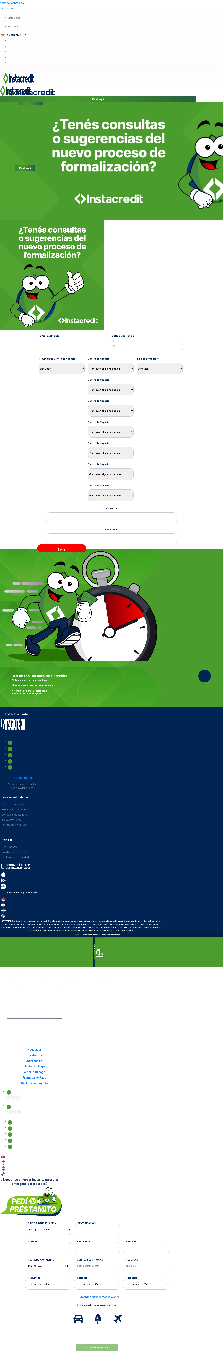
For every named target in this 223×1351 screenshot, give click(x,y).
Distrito (131, 1277)
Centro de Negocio (98, 358)
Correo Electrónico (123, 335)
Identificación (86, 1223)
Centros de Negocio (34, 1041)
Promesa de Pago (34, 1034)
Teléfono (132, 1259)
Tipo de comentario (148, 358)
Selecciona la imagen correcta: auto (98, 1304)
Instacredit (7, 8)
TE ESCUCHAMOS (22, 777)
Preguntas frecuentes (15, 809)
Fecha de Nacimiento (41, 1259)
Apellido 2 (132, 1241)
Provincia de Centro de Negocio (57, 358)
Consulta (111, 508)
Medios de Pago (34, 1021)
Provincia (34, 1277)
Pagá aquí (25, 168)
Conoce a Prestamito (14, 814)
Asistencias (34, 1015)
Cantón (82, 1277)
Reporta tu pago (34, 1028)
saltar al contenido (12, 3)
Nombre (33, 1241)
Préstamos (34, 1008)
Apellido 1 (83, 1241)
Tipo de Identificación (42, 1223)
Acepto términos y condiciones (99, 1296)
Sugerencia (111, 529)
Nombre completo (49, 335)
